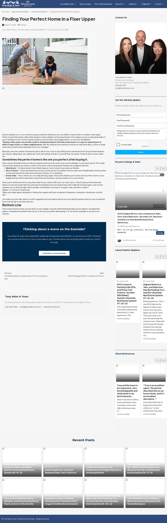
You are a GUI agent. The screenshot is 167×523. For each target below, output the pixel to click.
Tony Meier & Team (67, 4)
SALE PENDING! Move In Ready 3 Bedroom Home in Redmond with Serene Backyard (144, 500)
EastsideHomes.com (52, 307)
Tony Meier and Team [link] (129, 240)
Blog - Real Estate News (20, 12)
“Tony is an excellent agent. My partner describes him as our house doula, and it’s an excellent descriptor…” (127, 391)
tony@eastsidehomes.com (30, 307)
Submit (141, 152)
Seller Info (132, 4)
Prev (157, 168)
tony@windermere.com (124, 88)
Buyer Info (119, 4)
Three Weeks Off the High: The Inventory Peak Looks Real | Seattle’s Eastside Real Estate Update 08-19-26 (19, 467)
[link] (141, 190)
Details (160, 233)
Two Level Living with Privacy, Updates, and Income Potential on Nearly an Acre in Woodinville (21, 500)
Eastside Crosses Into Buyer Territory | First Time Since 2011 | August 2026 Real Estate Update (61, 500)
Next (163, 168)
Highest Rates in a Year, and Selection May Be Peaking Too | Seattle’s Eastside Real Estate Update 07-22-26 (127, 290)
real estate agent (68, 182)
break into (20, 140)
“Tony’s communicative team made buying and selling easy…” (154, 388)
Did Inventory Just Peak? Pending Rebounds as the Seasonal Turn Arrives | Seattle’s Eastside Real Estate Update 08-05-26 (103, 498)
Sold (162, 174)
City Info (158, 4)
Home (7, 12)
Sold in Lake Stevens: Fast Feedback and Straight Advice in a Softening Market (103, 469)
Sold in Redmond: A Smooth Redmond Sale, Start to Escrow (60, 470)
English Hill (146, 4)
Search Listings (85, 4)
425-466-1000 (120, 85)
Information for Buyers (39, 12)
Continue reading (123, 338)
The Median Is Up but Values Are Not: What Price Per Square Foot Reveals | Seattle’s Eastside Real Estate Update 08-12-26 (143, 467)
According (74, 140)
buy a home (20, 135)
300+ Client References (103, 4)
